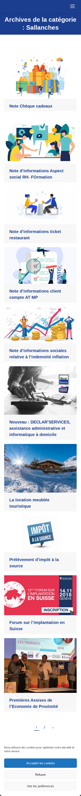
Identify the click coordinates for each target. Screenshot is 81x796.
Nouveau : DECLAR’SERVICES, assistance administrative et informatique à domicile (39, 428)
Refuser (40, 774)
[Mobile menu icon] (72, 6)
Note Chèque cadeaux (30, 106)
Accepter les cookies (40, 763)
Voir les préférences (40, 786)
